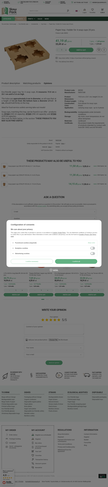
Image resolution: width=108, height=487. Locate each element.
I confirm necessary (32, 261)
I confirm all (76, 261)
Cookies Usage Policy (59, 232)
